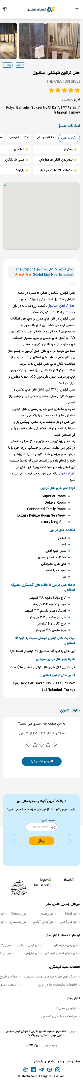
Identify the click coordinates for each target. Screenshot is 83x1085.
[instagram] (57, 1069)
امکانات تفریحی (19, 137)
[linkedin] (33, 1069)
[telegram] (41, 1069)
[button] (41, 840)
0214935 (32, 1046)
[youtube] (49, 1069)
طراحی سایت (72, 1061)
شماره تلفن (48, 820)
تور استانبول (66, 473)
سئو (59, 1061)
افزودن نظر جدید (41, 761)
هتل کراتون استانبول (61, 306)
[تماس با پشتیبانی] (5, 9)
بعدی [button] (8, 65)
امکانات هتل (69, 138)
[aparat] (25, 1069)
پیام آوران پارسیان (44, 1061)
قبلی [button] (18, 65)
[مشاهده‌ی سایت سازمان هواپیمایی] (19, 887)
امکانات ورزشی (44, 137)
